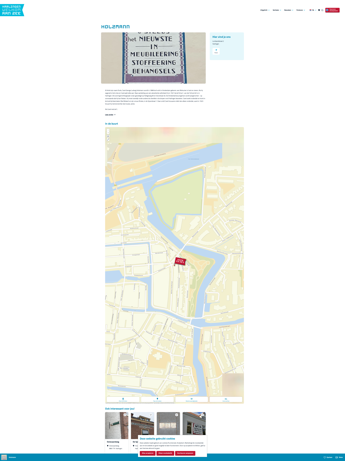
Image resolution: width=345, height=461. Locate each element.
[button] (174, 265)
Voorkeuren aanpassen (185, 453)
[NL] (310, 10)
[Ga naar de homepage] (12, 10)
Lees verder (109, 114)
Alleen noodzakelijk (165, 453)
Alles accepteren (147, 453)
